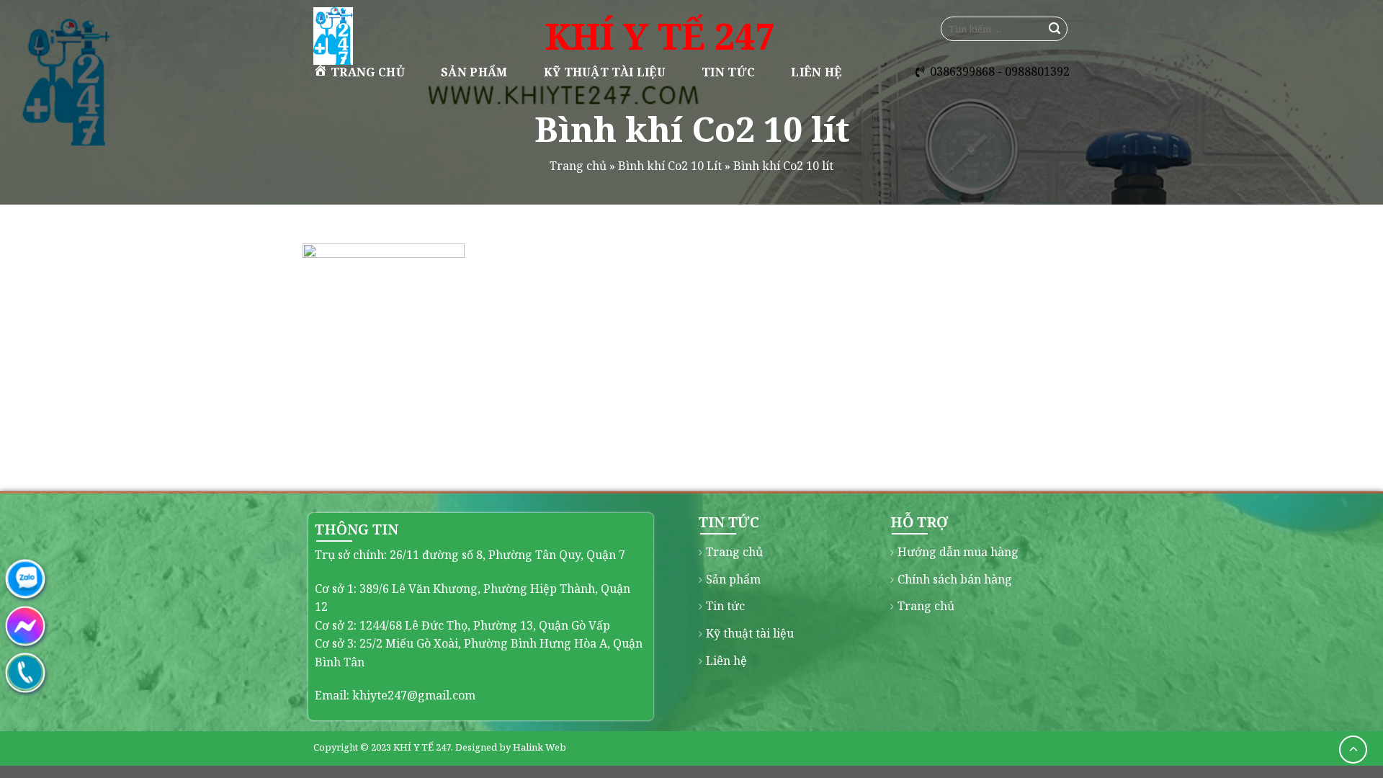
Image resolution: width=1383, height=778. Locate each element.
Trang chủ (368, 72)
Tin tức (728, 72)
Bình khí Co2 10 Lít (670, 166)
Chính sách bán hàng (955, 579)
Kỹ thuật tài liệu (605, 72)
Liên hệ (816, 72)
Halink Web (539, 747)
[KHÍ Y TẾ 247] (387, 36)
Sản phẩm (474, 72)
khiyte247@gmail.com (413, 695)
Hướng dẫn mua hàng (958, 552)
